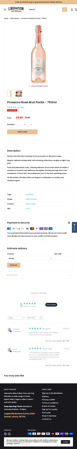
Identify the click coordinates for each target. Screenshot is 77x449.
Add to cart (22, 132)
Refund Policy (12, 275)
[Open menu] (5, 9)
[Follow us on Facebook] (5, 434)
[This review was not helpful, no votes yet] (67, 341)
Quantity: (11, 124)
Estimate (13, 265)
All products (14, 18)
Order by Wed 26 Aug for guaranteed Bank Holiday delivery (38, 2)
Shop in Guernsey (49, 416)
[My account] (72, 9)
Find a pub (46, 413)
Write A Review (51, 305)
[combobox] (16, 318)
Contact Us (46, 419)
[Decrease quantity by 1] (18, 124)
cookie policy (25, 444)
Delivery (45, 396)
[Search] (64, 9)
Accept (65, 442)
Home (6, 18)
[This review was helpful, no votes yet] (64, 341)
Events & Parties (48, 406)
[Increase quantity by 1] (31, 124)
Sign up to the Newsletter (52, 393)
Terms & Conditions (50, 403)
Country (10, 254)
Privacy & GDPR (48, 400)
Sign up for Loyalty (49, 409)
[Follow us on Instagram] (9, 434)
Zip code (57, 254)
